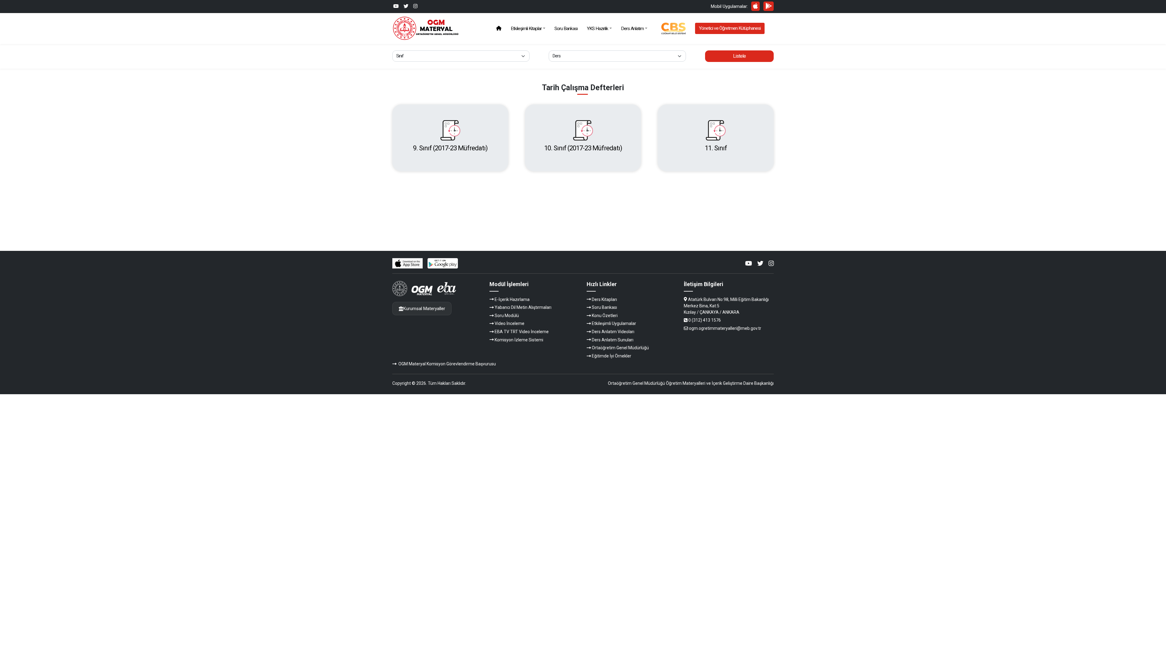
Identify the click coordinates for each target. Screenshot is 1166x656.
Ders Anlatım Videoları (613, 331)
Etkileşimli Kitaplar (526, 28)
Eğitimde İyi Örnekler (611, 356)
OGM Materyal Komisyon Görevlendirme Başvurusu (447, 363)
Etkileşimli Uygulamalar (614, 323)
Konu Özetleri (605, 315)
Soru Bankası (566, 28)
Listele (739, 56)
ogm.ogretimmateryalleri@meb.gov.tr (725, 328)
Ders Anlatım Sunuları (612, 339)
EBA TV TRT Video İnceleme (522, 331)
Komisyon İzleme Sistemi (519, 339)
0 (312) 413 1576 (704, 320)
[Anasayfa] (498, 28)
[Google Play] (768, 6)
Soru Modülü (507, 315)
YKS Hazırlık (597, 28)
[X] (406, 6)
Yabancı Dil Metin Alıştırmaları (523, 307)
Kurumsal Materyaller (424, 308)
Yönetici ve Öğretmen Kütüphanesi (730, 28)
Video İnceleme (509, 323)
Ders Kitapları (604, 299)
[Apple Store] (755, 6)
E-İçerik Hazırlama (512, 299)
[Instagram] (415, 6)
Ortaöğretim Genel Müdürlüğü (620, 347)
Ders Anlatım (632, 28)
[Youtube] (396, 6)
